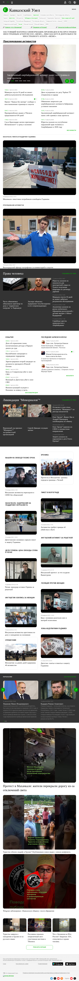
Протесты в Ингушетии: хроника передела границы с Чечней (54, 478)
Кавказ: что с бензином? (13, 27)
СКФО (65, 21)
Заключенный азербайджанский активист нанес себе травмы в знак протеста (57, 114)
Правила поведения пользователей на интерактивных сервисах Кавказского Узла (46, 973)
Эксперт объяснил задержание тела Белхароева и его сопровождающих (39, 303)
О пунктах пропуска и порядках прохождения (53, 360)
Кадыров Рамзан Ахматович (52, 704)
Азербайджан (27, 15)
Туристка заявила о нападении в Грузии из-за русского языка (13, 936)
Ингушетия (19, 18)
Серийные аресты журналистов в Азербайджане (60, 323)
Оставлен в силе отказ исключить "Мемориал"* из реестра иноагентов (63, 409)
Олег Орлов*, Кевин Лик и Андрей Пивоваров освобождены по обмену (63, 419)
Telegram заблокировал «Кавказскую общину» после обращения (28, 911)
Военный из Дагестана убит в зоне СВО (19, 380)
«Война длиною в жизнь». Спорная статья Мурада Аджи (57, 370)
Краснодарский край (68, 18)
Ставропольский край (10, 24)
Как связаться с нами (22, 964)
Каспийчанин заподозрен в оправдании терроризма (16, 354)
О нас (4, 964)
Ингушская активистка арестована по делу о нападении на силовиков (20, 633)
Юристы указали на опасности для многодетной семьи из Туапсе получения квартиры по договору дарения (61, 286)
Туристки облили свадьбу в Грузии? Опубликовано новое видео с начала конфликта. (37, 852)
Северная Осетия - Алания (54, 21)
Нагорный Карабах (9, 21)
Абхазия (5, 15)
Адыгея (19, 15)
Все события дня (31, 392)
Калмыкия (42, 18)
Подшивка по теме (69, 273)
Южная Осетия (28, 24)
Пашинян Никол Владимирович (16, 704)
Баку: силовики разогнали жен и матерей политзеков (54, 619)
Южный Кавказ (39, 24)
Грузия (5, 18)
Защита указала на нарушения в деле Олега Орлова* (62, 438)
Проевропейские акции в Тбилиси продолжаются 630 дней (18, 114)
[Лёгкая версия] (12, 2)
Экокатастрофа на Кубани (67, 27)
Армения (36, 15)
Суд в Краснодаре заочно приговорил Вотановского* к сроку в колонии (19, 123)
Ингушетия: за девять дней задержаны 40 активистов (20, 663)
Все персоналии (70, 677)
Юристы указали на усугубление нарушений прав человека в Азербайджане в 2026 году (54, 124)
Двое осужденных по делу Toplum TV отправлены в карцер (56, 93)
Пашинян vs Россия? (40, 27)
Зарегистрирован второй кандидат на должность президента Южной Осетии (20, 364)
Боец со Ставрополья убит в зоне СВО (19, 372)
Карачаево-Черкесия (53, 18)
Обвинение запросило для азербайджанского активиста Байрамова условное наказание (57, 103)
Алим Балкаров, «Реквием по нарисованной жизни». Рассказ (53, 347)
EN (7, 2)
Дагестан (12, 18)
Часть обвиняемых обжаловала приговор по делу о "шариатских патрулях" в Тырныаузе (13, 304)
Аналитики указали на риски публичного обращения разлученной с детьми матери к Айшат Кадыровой (63, 311)
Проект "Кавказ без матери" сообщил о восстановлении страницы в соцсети (20, 103)
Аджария (12, 15)
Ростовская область (38, 21)
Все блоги (69, 375)
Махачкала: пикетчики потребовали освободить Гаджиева (26, 199)
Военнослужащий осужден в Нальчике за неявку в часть (17, 388)
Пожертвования (42, 964)
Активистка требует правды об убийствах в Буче (53, 528)
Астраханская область (47, 15)
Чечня (20, 24)
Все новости (71, 130)
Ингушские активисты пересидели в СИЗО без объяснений (19, 493)
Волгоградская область (63, 15)
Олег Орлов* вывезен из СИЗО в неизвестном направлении (62, 429)
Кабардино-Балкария (31, 18)
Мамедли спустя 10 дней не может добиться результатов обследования (19, 93)
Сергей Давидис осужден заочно (38, 429)
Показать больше (39, 947)
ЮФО (47, 24)
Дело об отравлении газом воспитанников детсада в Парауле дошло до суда (19, 345)
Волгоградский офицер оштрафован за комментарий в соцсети (28, 267)
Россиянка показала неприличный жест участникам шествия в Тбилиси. (37, 938)
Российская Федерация (23, 21)
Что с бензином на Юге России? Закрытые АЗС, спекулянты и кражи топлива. (62, 938)
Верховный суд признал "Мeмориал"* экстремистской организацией (12, 431)
